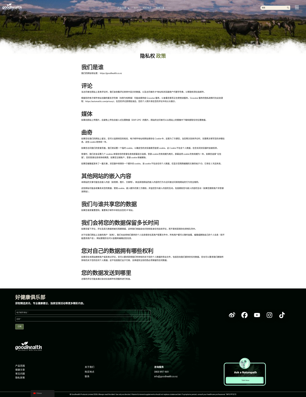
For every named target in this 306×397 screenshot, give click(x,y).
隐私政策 (20, 377)
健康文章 (20, 369)
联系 (87, 376)
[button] (297, 7)
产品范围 (20, 365)
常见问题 (20, 373)
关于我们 (89, 367)
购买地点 (89, 371)
